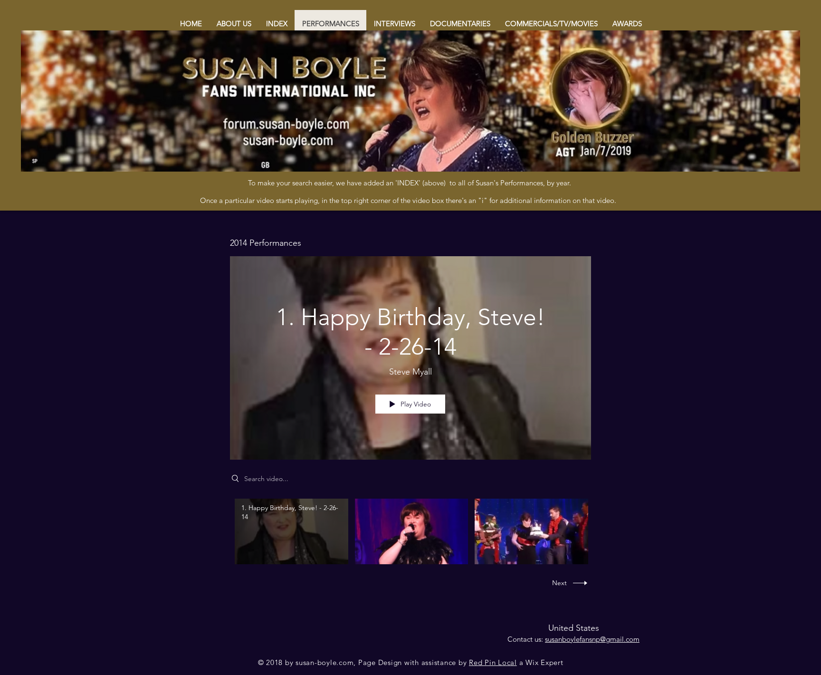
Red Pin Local (493, 662)
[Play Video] (291, 531)
